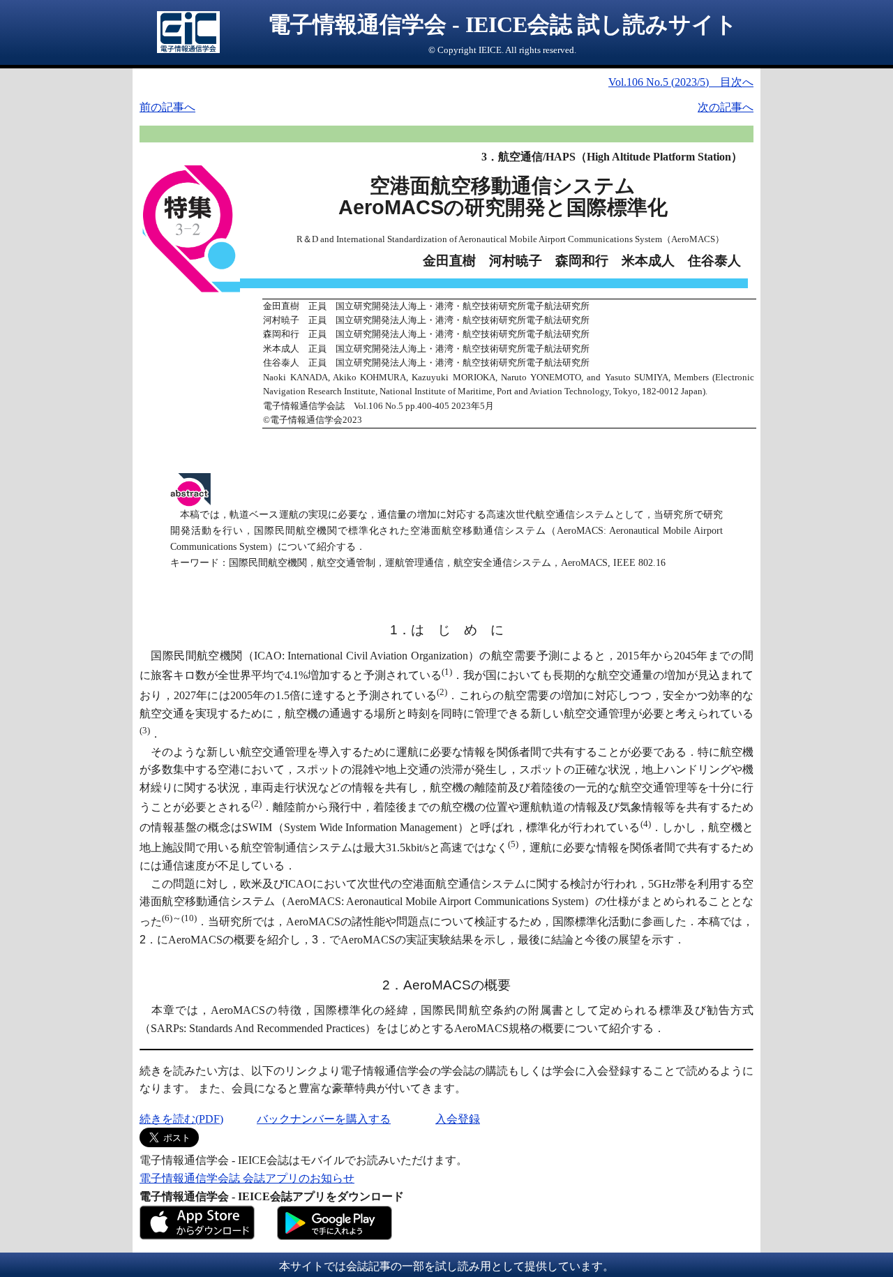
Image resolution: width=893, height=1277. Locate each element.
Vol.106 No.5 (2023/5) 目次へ (680, 82)
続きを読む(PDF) (181, 1119)
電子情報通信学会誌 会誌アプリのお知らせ (247, 1178)
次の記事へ (725, 107)
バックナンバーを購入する (324, 1119)
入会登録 (457, 1119)
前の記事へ (167, 107)
